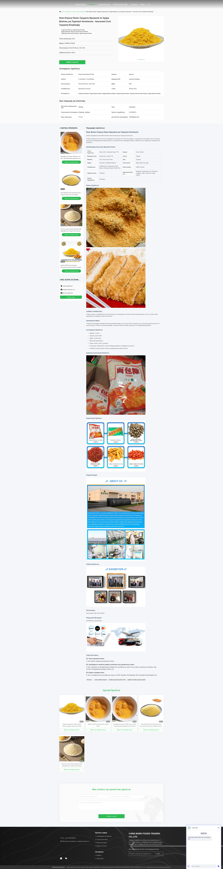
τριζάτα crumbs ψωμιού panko (136, 679)
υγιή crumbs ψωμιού (101, 679)
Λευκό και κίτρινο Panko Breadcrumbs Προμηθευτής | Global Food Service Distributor (71, 231)
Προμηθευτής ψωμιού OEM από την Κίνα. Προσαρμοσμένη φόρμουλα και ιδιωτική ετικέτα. (71, 158)
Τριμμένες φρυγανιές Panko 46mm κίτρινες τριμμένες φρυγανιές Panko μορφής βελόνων (71, 725)
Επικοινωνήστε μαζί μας (120, 5)
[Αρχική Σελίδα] (66, 4)
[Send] (218, 866)
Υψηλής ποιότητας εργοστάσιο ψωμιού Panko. (98, 725)
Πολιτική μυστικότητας (58, 867)
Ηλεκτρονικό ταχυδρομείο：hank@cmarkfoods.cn (75, 841)
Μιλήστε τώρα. (71, 62)
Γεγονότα (134, 4)
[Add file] (188, 866)
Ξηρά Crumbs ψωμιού (78, 11)
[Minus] (219, 828)
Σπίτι (62, 11)
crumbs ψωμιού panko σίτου (117, 679)
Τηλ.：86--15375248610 (69, 838)
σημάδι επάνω (159, 853)
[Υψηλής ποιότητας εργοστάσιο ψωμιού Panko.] (98, 709)
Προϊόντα (92, 4)
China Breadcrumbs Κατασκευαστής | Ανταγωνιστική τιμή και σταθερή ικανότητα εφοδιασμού (71, 194)
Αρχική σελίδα (80, 4)
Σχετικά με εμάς (104, 4)
